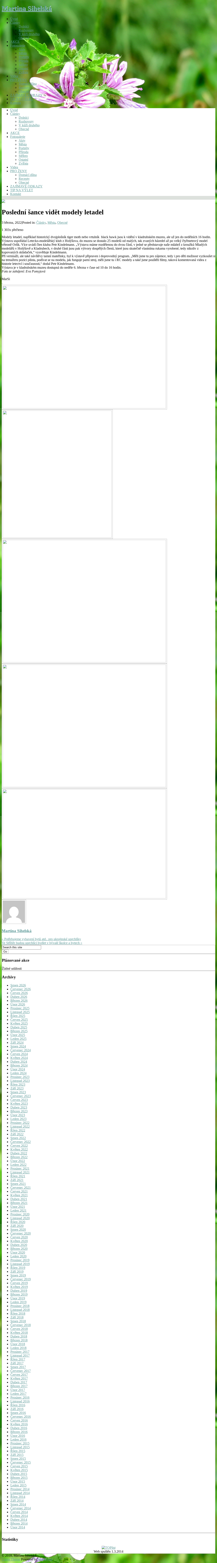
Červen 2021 (19, 1191)
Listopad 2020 (20, 1218)
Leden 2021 (18, 1210)
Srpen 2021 (18, 1184)
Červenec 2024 (20, 1050)
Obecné (24, 38)
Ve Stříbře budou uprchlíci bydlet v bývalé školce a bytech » (42, 943)
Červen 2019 (19, 1283)
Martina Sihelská (27, 8)
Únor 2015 (17, 1481)
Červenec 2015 (20, 1462)
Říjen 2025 (17, 1016)
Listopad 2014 (20, 1493)
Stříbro (23, 64)
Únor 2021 (17, 1206)
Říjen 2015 (17, 1451)
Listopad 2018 (20, 1310)
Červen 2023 (19, 1100)
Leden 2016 (18, 1439)
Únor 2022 (17, 1161)
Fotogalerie (17, 45)
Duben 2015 (18, 1474)
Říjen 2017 (17, 1359)
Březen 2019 (19, 1294)
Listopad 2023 (20, 1081)
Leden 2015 (18, 1485)
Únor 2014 (17, 1527)
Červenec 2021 (20, 1187)
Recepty (24, 87)
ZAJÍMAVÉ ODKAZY (26, 95)
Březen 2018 (19, 1340)
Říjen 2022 (17, 1130)
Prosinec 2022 (19, 1122)
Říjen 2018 (17, 1313)
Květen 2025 (19, 1023)
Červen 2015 (19, 1466)
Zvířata (23, 72)
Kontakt (15, 103)
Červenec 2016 (20, 1416)
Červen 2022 (19, 1145)
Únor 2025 (17, 1035)
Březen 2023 (19, 1111)
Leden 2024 (18, 1073)
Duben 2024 (18, 1061)
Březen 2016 (19, 1432)
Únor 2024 (17, 1069)
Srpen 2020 (18, 1229)
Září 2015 (17, 1455)
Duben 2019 (18, 1290)
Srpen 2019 (18, 1275)
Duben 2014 (18, 1519)
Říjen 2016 (17, 1405)
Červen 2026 (19, 993)
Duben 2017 (18, 1382)
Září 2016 (17, 1409)
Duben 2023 (18, 1107)
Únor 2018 (17, 1344)
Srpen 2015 (18, 1458)
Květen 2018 (19, 1332)
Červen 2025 (19, 1019)
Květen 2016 (19, 1424)
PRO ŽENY (18, 80)
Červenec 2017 (20, 1371)
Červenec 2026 (20, 989)
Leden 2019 (18, 1302)
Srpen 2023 (18, 1092)
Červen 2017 (19, 1374)
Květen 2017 (19, 1378)
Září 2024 (17, 1042)
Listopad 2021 (20, 1172)
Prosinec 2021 (19, 1168)
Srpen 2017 (18, 1367)
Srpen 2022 (18, 1138)
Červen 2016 (19, 1420)
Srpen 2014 (18, 1504)
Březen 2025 (19, 1031)
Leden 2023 (18, 1119)
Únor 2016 (17, 1435)
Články (15, 22)
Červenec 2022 (20, 1142)
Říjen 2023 (17, 1084)
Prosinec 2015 (19, 1443)
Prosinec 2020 (19, 1214)
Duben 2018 (18, 1336)
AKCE (15, 41)
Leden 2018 (18, 1348)
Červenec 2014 (20, 1508)
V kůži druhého (29, 34)
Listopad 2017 (20, 1355)
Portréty (24, 57)
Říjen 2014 (17, 1497)
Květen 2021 (19, 1195)
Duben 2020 (18, 1245)
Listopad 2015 (20, 1447)
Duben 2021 (18, 1199)
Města (23, 53)
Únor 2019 (17, 1298)
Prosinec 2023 (19, 1077)
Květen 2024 (19, 1058)
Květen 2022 (19, 1149)
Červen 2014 (19, 1512)
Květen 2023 (19, 1103)
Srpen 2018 (18, 1321)
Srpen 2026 (18, 985)
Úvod (14, 19)
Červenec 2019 (20, 1279)
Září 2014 (17, 1500)
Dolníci (24, 26)
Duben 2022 (18, 1153)
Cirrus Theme (11, 1559)
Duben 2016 (18, 1428)
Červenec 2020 (20, 1233)
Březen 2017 (19, 1386)
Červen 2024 (19, 1054)
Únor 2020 (17, 1252)
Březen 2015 (19, 1477)
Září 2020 (17, 1226)
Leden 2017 (18, 1393)
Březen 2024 (19, 1065)
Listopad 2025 (20, 1012)
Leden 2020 (18, 1256)
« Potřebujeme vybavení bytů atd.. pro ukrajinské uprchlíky (41, 939)
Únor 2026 (17, 1004)
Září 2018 (17, 1317)
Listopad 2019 (20, 1264)
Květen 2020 (19, 1241)
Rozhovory (26, 30)
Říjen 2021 (17, 1176)
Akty (22, 49)
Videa (14, 76)
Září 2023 (17, 1088)
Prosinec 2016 (19, 1397)
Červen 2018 (19, 1329)
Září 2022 (17, 1134)
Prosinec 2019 (19, 1260)
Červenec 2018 (20, 1325)
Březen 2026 (19, 1000)
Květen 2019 (19, 1287)
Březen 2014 (19, 1523)
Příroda (23, 61)
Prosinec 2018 (19, 1306)
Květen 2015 (19, 1470)
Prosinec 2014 (19, 1489)
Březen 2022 (19, 1157)
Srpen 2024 (18, 1046)
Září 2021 (17, 1180)
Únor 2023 (17, 1115)
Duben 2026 (18, 997)
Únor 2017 (17, 1390)
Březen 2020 (19, 1248)
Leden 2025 (18, 1039)
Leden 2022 (18, 1164)
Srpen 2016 (18, 1413)
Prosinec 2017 (19, 1351)
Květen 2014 (19, 1516)
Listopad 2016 (20, 1401)
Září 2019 (17, 1271)
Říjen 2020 (17, 1222)
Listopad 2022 (20, 1126)
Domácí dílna (28, 83)
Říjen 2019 (17, 1268)
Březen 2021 (19, 1203)
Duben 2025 (18, 1027)
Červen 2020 (19, 1237)
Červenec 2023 (20, 1096)
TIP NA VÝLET (21, 99)
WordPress (45, 1559)
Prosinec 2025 (19, 1008)
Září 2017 (17, 1363)
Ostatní (23, 68)
